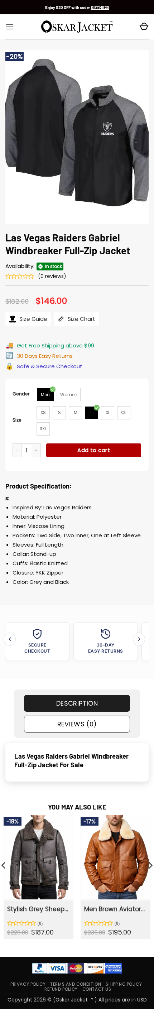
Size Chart (80, 319)
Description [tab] (77, 703)
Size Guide (32, 319)
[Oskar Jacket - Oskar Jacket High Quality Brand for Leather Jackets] (77, 26)
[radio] (45, 394)
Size (17, 420)
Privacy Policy (27, 984)
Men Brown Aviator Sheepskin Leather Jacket (115, 909)
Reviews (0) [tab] (77, 724)
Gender (21, 393)
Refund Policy (61, 989)
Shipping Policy (124, 984)
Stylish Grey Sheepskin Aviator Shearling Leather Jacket (38, 909)
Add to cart (93, 450)
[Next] (139, 639)
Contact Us (96, 989)
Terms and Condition (75, 984)
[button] (9, 26)
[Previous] (10, 639)
